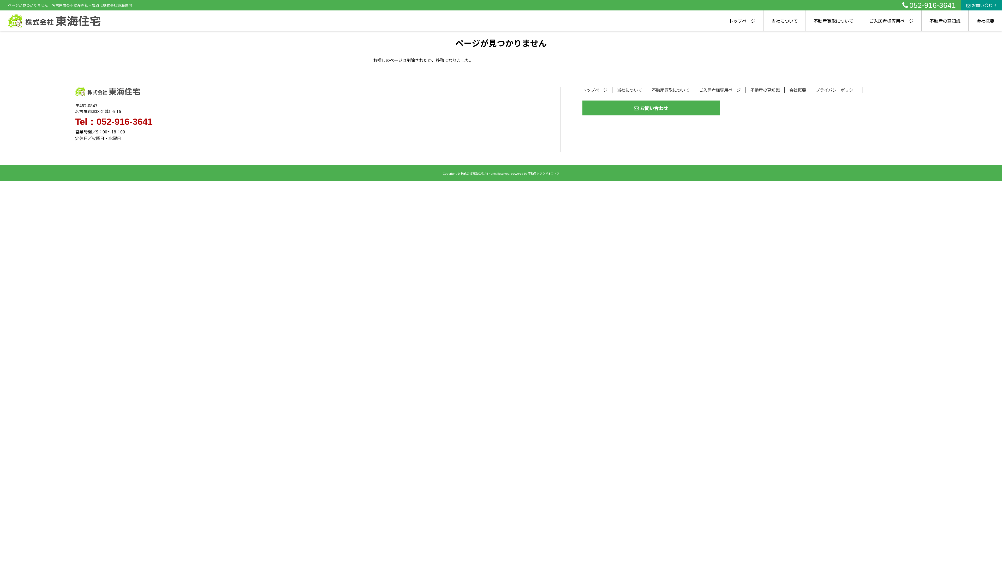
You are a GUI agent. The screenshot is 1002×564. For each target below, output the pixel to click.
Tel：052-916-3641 (113, 121)
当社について (784, 20)
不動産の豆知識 (945, 20)
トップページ (742, 20)
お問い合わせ (984, 5)
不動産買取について (833, 20)
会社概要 (985, 20)
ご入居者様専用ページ (891, 20)
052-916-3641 (932, 5)
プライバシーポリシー (836, 90)
